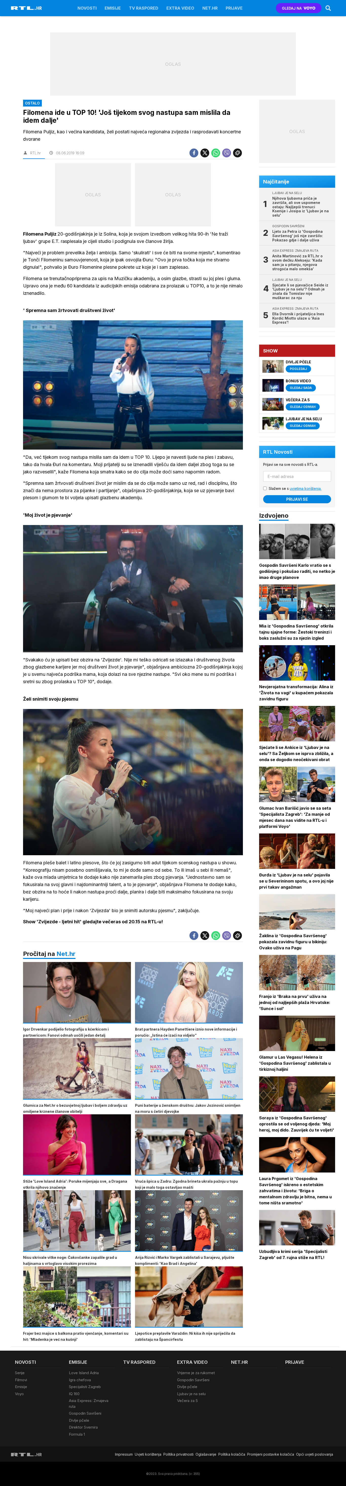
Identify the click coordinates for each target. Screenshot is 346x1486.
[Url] (237, 153)
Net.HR (210, 8)
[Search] (328, 8)
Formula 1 (77, 1434)
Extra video (180, 8)
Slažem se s (295, 488)
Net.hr (65, 953)
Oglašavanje (206, 1454)
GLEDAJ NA (292, 8)
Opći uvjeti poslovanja (314, 1454)
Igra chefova (80, 1379)
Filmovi (21, 1379)
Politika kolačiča (231, 1454)
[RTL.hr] (26, 8)
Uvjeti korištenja (148, 1454)
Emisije (113, 8)
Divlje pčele (79, 1420)
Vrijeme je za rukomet (196, 1372)
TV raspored (143, 8)
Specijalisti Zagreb (85, 1386)
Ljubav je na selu (191, 1393)
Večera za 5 (187, 1400)
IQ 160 (74, 1393)
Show (270, 350)
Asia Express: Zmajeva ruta (88, 1403)
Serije (20, 1372)
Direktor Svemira (83, 1427)
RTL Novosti (278, 452)
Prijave (234, 8)
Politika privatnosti (178, 1454)
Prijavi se (297, 499)
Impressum (124, 1454)
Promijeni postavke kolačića (270, 1454)
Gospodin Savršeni (85, 1413)
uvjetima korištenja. (305, 488)
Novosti (87, 8)
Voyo (19, 1393)
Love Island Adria (84, 1372)
